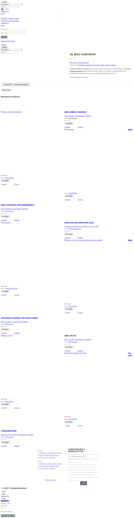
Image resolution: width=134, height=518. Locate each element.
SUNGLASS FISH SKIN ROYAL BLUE (79, 223)
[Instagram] (42, 475)
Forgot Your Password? (8, 41)
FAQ (40, 451)
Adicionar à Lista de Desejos (79, 63)
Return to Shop (8, 516)
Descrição (7, 84)
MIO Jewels (73, 118)
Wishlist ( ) (5, 11)
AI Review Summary (21, 84)
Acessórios (81, 65)
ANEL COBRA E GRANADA (75, 112)
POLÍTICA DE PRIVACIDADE (49, 455)
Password (4, 33)
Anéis (66, 116)
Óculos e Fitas (93, 226)
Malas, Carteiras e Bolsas (108, 65)
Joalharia (88, 116)
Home (4, 491)
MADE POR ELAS (75, 229)
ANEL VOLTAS (70, 336)
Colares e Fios (5, 435)
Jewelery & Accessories (92, 65)
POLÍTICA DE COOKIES (47, 458)
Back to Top (5, 501)
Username (4, 29)
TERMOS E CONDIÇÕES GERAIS (50, 453)
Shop (3, 494)
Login (2, 14)
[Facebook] (37, 475)
